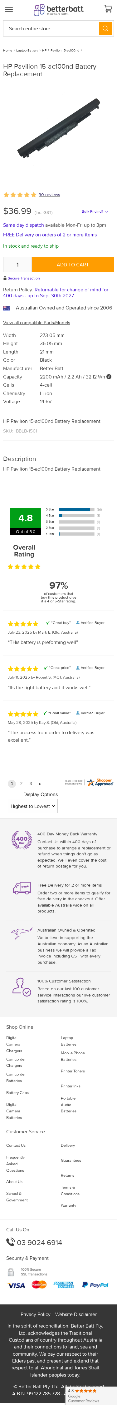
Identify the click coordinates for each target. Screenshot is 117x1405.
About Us (14, 1181)
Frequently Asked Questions (15, 1164)
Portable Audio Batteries (68, 1105)
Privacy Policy (36, 1314)
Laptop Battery (27, 50)
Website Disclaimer (76, 1314)
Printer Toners (73, 1071)
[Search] (105, 28)
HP (44, 50)
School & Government (17, 1197)
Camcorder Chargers (16, 1062)
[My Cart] (109, 9)
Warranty (68, 1205)
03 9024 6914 (38, 1242)
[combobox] (58, 28)
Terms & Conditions (70, 1190)
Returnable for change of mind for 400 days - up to (55, 292)
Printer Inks (70, 1086)
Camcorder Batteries (16, 1077)
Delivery (68, 1145)
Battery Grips (17, 1092)
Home (7, 50)
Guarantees (71, 1160)
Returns (67, 1175)
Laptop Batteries (68, 1041)
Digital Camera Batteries (14, 1111)
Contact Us (16, 1145)
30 (49, 194)
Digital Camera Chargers (14, 1044)
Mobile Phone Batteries (73, 1056)
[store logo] (59, 10)
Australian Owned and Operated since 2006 (64, 307)
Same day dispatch (24, 225)
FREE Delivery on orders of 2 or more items (50, 234)
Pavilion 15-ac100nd (65, 50)
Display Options (40, 794)
